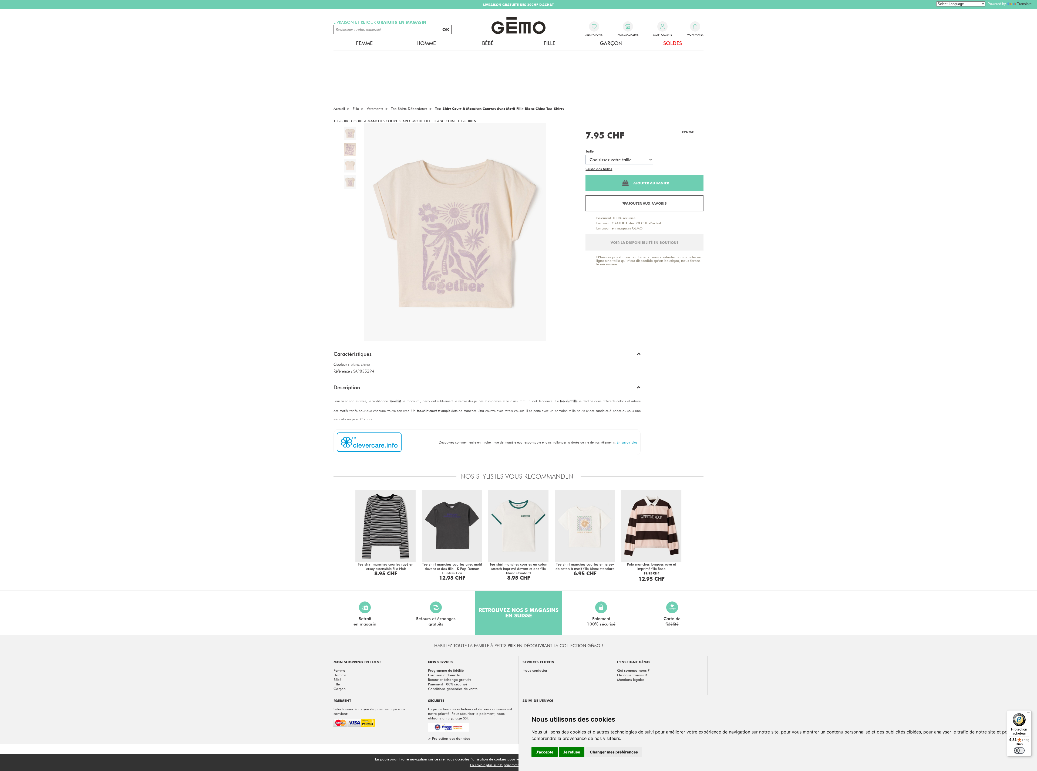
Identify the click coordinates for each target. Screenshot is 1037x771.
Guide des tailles (598, 169)
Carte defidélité (672, 621)
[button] (487, 355)
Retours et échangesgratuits (436, 621)
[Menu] (1028, 713)
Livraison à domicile (444, 675)
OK (445, 29)
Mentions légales (630, 679)
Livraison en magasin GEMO (619, 228)
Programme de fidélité (446, 670)
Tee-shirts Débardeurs (409, 108)
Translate (1024, 4)
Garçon (340, 689)
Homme (340, 675)
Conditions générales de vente (452, 689)
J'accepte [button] (544, 752)
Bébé (337, 679)
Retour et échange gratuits (449, 679)
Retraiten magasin (364, 621)
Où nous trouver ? (632, 675)
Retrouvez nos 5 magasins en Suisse (518, 612)
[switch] (1019, 750)
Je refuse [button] (571, 752)
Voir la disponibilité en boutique (644, 242)
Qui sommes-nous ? (633, 670)
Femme (339, 670)
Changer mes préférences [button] (614, 752)
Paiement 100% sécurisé (615, 218)
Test (616, 169)
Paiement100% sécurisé (601, 621)
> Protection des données (449, 738)
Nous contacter (535, 670)
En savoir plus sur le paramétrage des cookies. (508, 765)
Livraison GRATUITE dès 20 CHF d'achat (628, 223)
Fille (337, 684)
